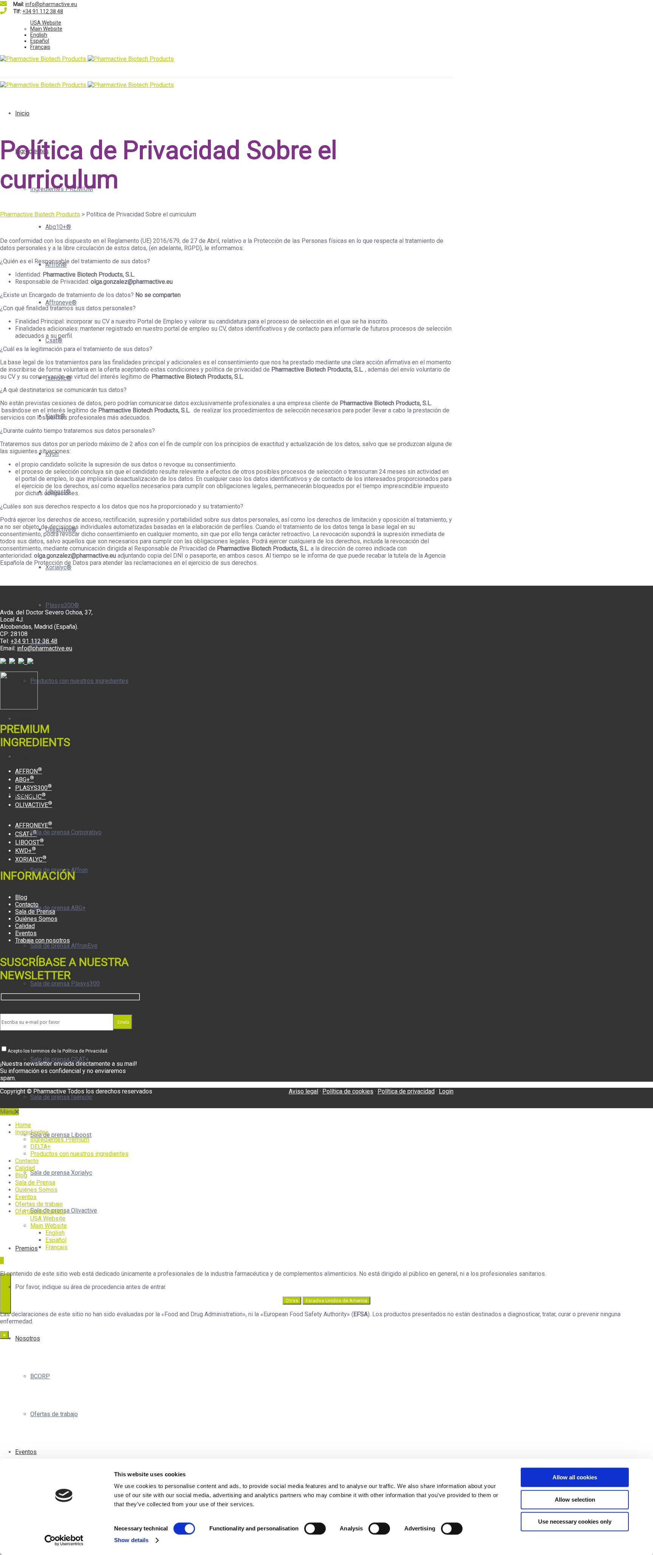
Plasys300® (62, 605)
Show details (131, 1540)
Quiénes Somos (36, 918)
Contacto (27, 904)
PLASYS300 (33, 787)
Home (23, 1125)
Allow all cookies (574, 1477)
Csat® (53, 340)
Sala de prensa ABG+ (58, 907)
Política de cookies (347, 1091)
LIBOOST (29, 842)
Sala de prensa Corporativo (66, 832)
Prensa (24, 794)
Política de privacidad (406, 1091)
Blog (21, 756)
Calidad (25, 718)
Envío (122, 1022)
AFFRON (28, 771)
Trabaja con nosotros (42, 940)
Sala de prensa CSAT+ (59, 1059)
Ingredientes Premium (59, 1139)
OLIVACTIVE (33, 805)
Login (446, 1091)
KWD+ (25, 850)
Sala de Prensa (35, 911)
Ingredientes (32, 1132)
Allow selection (575, 1499)
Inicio (22, 113)
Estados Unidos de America (336, 1300)
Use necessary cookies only (574, 1521)
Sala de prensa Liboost (60, 1134)
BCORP (40, 1376)
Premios (26, 1248)
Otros (292, 1300)
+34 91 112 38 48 (42, 11)
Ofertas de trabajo (54, 1414)
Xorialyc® (58, 567)
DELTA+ (40, 1146)
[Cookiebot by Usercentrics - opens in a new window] (64, 1540)
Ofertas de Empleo (40, 1211)
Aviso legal (303, 1091)
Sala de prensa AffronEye (63, 945)
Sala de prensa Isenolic (61, 1097)
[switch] (315, 1528)
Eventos (26, 1451)
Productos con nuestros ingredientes (79, 680)
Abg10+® (58, 226)
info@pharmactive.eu (51, 4)
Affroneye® (61, 302)
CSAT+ (26, 834)
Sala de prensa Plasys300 (65, 983)
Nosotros (27, 1338)
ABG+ (24, 779)
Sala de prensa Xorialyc (61, 1172)
